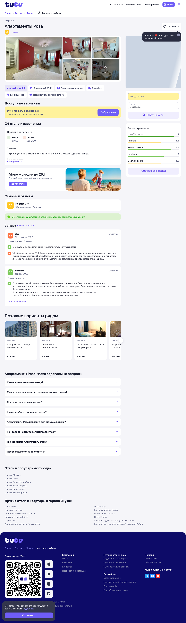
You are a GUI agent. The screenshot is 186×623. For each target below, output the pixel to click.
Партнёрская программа (115, 590)
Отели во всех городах (16, 492)
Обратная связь (153, 562)
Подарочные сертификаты (116, 558)
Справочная (116, 4)
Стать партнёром (111, 578)
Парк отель (10, 520)
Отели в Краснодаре (15, 489)
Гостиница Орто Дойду (16, 517)
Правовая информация (74, 570)
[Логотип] (14, 4)
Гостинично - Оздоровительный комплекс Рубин (118, 524)
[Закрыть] (178, 35)
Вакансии (67, 562)
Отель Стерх (100, 506)
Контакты (67, 566)
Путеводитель (133, 4)
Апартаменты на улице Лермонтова (22, 524)
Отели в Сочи (11, 478)
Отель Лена (10, 506)
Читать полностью (17, 301)
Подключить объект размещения (119, 582)
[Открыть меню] (179, 4)
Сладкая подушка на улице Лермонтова (114, 520)
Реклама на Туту (111, 586)
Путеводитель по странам (116, 566)
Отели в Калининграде (16, 485)
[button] (49, 564)
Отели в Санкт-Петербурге (18, 482)
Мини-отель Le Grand (104, 513)
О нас (65, 558)
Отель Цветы (100, 517)
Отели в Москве (13, 475)
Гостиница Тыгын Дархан (106, 510)
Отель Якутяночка (14, 510)
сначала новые (24, 225)
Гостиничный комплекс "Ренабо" (21, 513)
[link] (18, 184)
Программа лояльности (115, 562)
